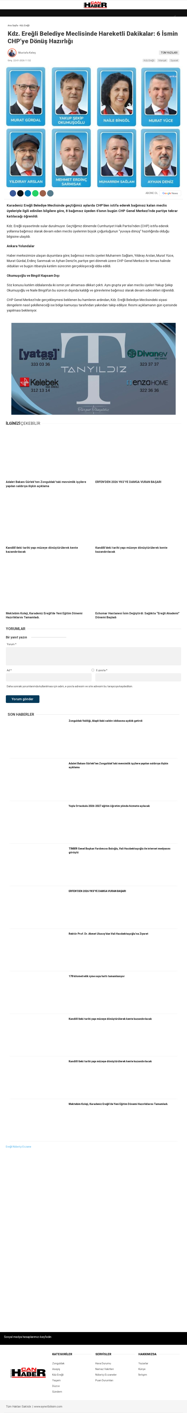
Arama (150, 17)
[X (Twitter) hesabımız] (52, 1407)
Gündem (10, 44)
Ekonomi (10, 37)
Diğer (9, 89)
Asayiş (9, 81)
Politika (11, 74)
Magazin (11, 59)
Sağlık (9, 67)
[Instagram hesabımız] (78, 1407)
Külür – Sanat (14, 52)
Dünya (9, 30)
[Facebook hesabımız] (27, 1407)
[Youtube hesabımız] (104, 1407)
